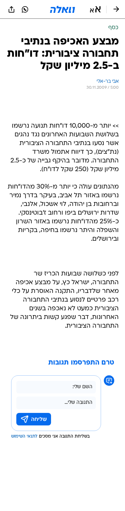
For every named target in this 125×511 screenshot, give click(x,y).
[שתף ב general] (11, 9)
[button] (95, 9)
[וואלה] (62, 9)
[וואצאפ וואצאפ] (25, 9)
